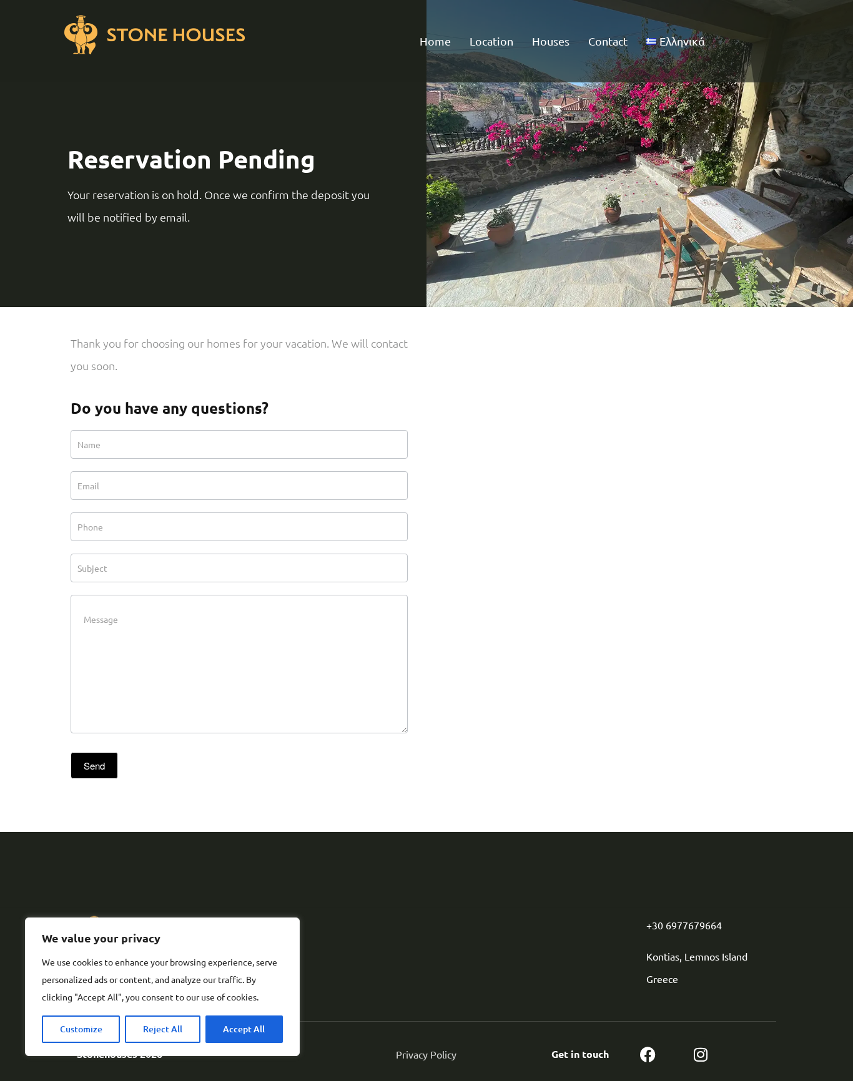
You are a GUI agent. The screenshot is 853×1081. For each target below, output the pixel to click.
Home (435, 40)
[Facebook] (648, 1054)
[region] (162, 986)
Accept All (244, 1029)
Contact (608, 40)
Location (491, 40)
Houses (550, 40)
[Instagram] (701, 1054)
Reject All (162, 1029)
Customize (81, 1029)
